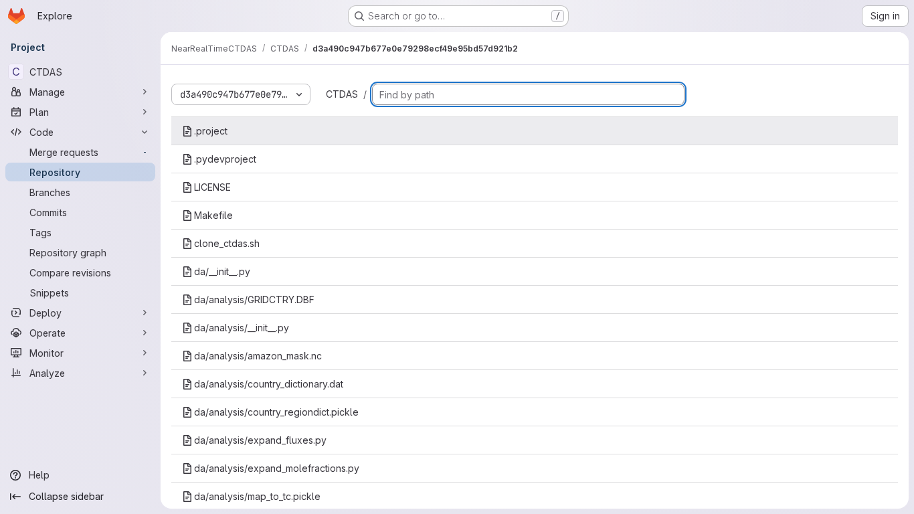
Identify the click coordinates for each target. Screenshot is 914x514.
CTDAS (342, 94)
